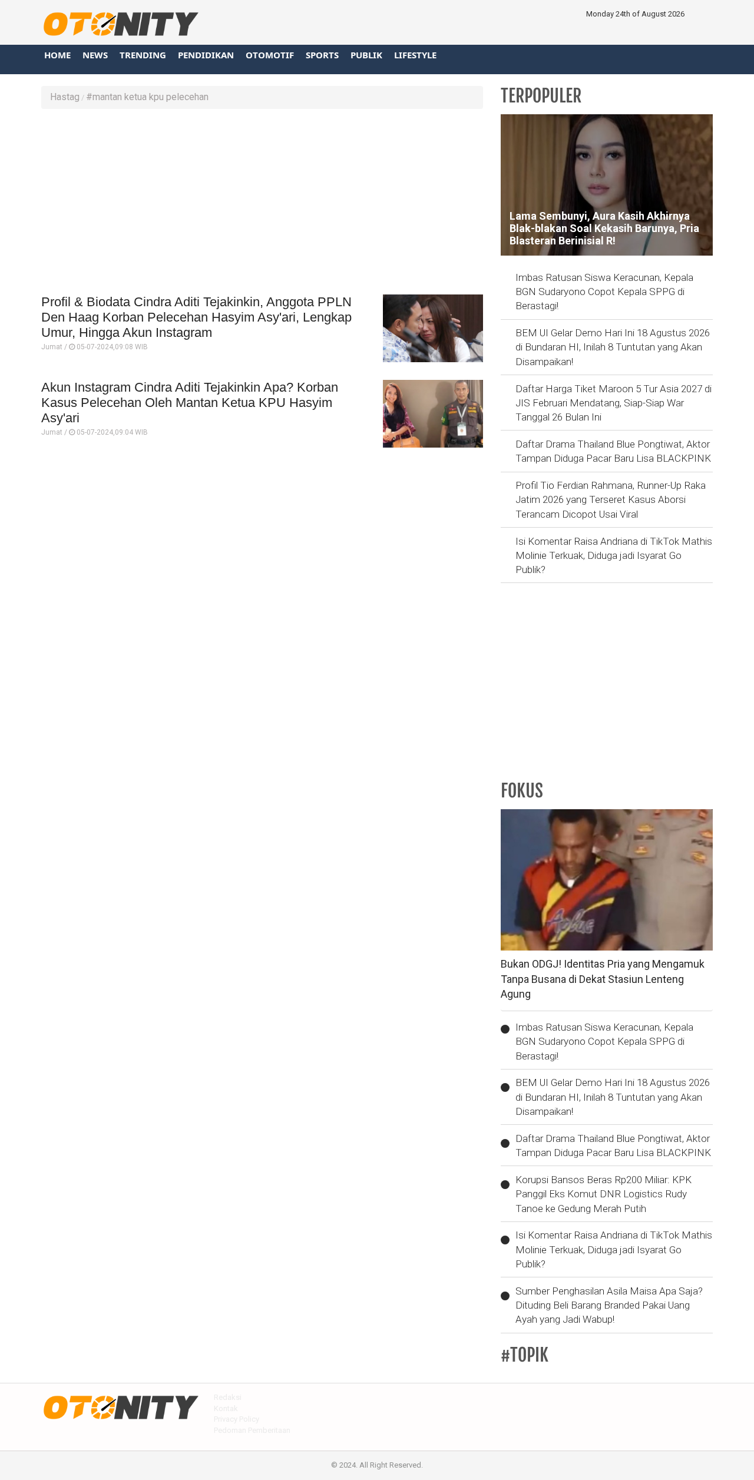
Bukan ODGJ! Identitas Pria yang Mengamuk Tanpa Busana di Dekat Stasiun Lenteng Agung (603, 979)
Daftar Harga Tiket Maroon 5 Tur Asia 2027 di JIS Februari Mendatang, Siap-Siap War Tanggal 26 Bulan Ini (613, 403)
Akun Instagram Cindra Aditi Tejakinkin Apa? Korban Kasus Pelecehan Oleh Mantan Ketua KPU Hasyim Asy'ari (189, 403)
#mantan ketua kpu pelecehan (147, 96)
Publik (366, 55)
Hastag (65, 96)
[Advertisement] (262, 203)
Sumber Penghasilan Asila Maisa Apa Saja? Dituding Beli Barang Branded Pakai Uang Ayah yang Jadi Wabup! (609, 1305)
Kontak (226, 1408)
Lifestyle (415, 55)
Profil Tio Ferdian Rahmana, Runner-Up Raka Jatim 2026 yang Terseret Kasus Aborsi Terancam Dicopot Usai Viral (610, 499)
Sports (322, 55)
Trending (143, 55)
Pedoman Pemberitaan (252, 1430)
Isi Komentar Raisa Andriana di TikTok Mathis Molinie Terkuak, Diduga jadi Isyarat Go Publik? (613, 555)
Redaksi (228, 1397)
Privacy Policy (236, 1419)
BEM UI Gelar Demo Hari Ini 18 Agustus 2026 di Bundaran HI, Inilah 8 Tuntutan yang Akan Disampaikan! (612, 347)
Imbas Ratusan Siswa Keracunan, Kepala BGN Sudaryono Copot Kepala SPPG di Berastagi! (604, 292)
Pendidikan (206, 55)
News (95, 55)
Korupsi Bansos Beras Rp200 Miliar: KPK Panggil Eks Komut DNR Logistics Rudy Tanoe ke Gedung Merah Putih (603, 1194)
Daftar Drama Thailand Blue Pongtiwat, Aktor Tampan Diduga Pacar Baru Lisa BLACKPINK (613, 451)
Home (57, 55)
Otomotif (270, 55)
